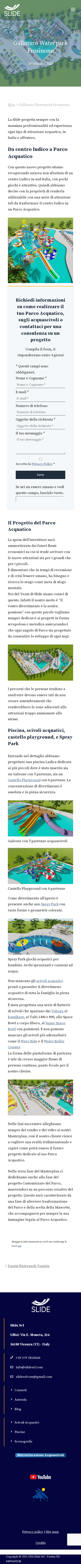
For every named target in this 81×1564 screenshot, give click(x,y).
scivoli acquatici (49, 981)
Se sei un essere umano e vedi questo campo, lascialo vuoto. (40, 490)
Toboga (57, 1011)
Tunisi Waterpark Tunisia (28, 1266)
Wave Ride (28, 1041)
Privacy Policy (42, 464)
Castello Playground (24, 780)
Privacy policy (32, 1532)
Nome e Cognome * (31, 378)
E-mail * (22, 392)
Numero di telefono (32, 406)
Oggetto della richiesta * (35, 419)
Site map (52, 1532)
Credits (41, 1543)
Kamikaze (16, 1017)
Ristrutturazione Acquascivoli (40, 1455)
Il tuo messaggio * (30, 433)
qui (19, 1246)
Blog (11, 105)
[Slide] (12, 10)
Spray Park (50, 904)
